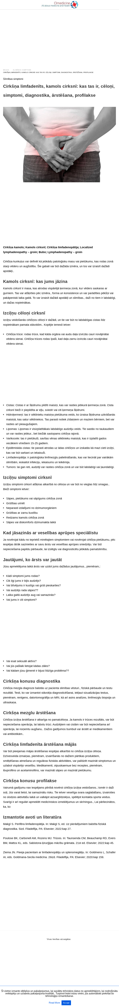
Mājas (6, 70)
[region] (59, 36)
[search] (114, 5)
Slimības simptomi (22, 70)
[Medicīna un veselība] (59, 5)
